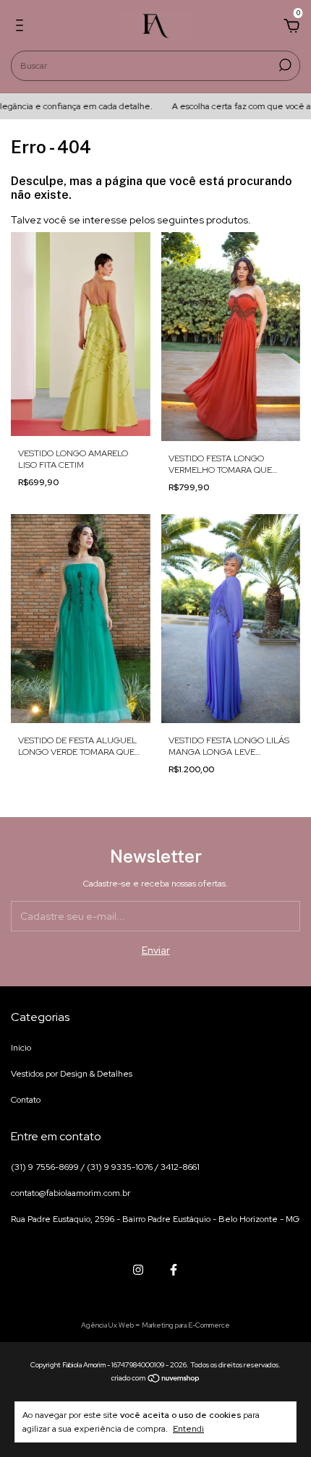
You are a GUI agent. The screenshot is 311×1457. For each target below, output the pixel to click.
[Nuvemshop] (156, 1379)
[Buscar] (284, 65)
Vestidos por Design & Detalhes (71, 1074)
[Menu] (22, 27)
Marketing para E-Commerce (186, 1325)
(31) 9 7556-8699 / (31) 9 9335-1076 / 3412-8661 (105, 1167)
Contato (26, 1100)
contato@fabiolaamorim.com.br (70, 1193)
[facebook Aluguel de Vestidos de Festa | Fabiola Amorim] (173, 1270)
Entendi (188, 1429)
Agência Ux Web (108, 1325)
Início (21, 1048)
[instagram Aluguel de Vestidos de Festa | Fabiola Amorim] (138, 1270)
